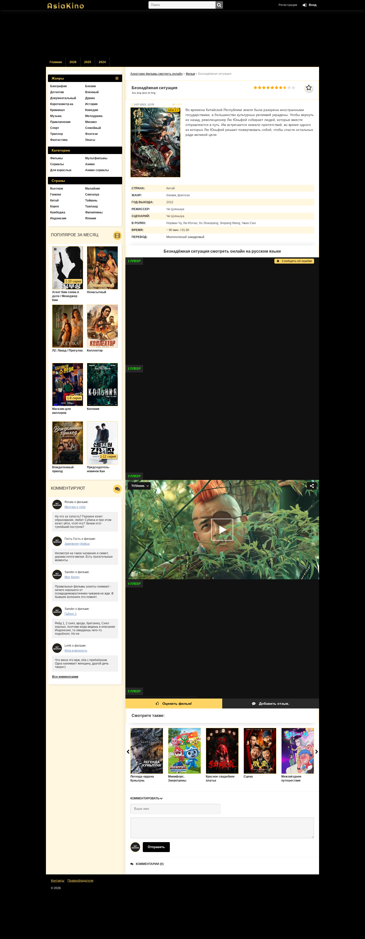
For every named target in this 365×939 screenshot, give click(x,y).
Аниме (90, 164)
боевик (171, 195)
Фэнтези (91, 134)
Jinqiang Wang (230, 223)
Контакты (57, 880)
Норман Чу (174, 223)
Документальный (63, 98)
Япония (90, 218)
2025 (87, 62)
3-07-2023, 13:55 (144, 104)
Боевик (90, 86)
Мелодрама (94, 116)
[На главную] (71, 3)
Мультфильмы (96, 158)
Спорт (54, 128)
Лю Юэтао (190, 223)
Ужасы (90, 140)
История (91, 104)
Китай (170, 188)
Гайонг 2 (70, 614)
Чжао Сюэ (249, 223)
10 (293, 87)
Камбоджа (57, 212)
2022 (169, 202)
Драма (90, 98)
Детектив (57, 92)
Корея (54, 206)
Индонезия (58, 218)
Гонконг (55, 194)
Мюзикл (91, 122)
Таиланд (91, 206)
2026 (73, 62)
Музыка (56, 116)
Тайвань (91, 200)
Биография (58, 86)
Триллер (56, 134)
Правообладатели (80, 880)
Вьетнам (56, 188)
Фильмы (56, 158)
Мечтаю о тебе (75, 507)
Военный (92, 92)
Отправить (156, 847)
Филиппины (94, 212)
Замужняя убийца (77, 544)
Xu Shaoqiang (208, 223)
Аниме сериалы (97, 170)
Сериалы (57, 164)
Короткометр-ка (61, 104)
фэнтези (184, 195)
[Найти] (219, 5)
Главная (56, 62)
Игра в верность (76, 650)
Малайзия (92, 188)
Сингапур (92, 194)
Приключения (60, 122)
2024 (102, 62)
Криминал (57, 110)
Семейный (93, 128)
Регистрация (288, 5)
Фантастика (59, 140)
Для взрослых (61, 170)
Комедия (91, 110)
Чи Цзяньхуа (175, 209)
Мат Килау (72, 577)
